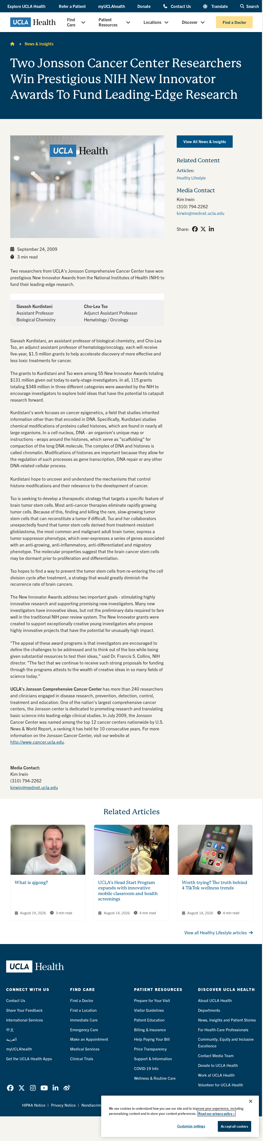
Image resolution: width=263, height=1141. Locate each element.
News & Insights (39, 43)
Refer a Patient (72, 6)
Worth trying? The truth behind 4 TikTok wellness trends (214, 885)
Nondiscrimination (97, 1105)
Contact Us (181, 6)
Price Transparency (150, 1048)
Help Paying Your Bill (152, 1039)
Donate (144, 6)
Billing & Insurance (150, 1029)
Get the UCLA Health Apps (29, 1058)
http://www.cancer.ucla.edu (37, 742)
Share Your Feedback (24, 1010)
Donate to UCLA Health (218, 1065)
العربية (11, 1039)
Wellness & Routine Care (155, 1078)
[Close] (250, 1101)
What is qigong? (31, 882)
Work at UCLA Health (216, 1075)
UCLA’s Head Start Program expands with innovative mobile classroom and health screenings (128, 891)
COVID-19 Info (146, 1068)
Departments (209, 1010)
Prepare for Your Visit (152, 1000)
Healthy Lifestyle (191, 177)
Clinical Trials (81, 1058)
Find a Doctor (234, 22)
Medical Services (84, 1048)
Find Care (71, 22)
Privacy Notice (63, 1105)
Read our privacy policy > (216, 1113)
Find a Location (83, 1010)
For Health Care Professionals (223, 1029)
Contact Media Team (216, 1055)
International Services (24, 1019)
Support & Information (153, 1058)
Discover (190, 22)
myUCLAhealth (111, 6)
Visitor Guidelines (149, 1010)
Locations (152, 22)
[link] (195, 229)
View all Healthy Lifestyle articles (215, 932)
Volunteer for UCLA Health (220, 1084)
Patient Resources (108, 22)
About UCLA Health (215, 1000)
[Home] (12, 44)
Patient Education (149, 1019)
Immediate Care (84, 1019)
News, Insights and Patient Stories (227, 1019)
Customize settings (191, 1126)
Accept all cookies (234, 1126)
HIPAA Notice (33, 1105)
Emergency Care (84, 1029)
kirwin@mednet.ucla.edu (34, 787)
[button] (26, 6)
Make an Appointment (89, 1039)
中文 (10, 1029)
